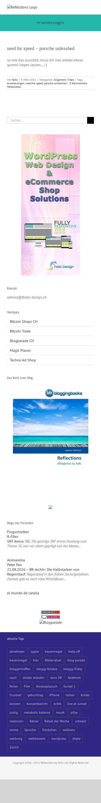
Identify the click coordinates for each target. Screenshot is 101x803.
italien (70, 695)
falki (15, 79)
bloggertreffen (20, 669)
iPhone (54, 695)
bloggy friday (72, 669)
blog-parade (76, 660)
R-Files (12, 536)
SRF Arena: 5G (18, 541)
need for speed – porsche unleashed (40, 48)
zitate (76, 738)
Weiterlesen (14, 86)
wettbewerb (36, 738)
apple (35, 651)
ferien (14, 686)
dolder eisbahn (33, 677)
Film (27, 686)
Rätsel (34, 721)
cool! (13, 677)
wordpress (58, 738)
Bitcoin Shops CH (24, 321)
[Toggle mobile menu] (92, 7)
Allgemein (60, 79)
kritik (57, 703)
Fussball (15, 695)
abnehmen (17, 651)
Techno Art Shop (23, 360)
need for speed (34, 83)
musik (60, 712)
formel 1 (69, 686)
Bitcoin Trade (20, 331)
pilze (74, 712)
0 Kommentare (78, 83)
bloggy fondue (46, 669)
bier (36, 660)
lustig (14, 712)
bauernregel (53, 651)
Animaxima (16, 560)
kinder (85, 695)
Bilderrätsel (53, 660)
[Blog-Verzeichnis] (50, 617)
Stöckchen (49, 729)
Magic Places (20, 350)
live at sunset (77, 703)
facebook (74, 677)
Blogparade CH (22, 340)
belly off (74, 651)
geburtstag (35, 695)
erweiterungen (15, 83)
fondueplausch (46, 686)
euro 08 (56, 677)
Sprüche (30, 729)
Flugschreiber (18, 531)
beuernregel (18, 660)
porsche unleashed (55, 83)
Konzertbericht (37, 703)
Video (70, 79)
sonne (14, 729)
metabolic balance (37, 712)
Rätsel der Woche (56, 721)
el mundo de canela (23, 593)
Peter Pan (14, 564)
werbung (16, 738)
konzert (15, 703)
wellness (69, 729)
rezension (16, 721)
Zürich (14, 747)
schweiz (80, 721)
